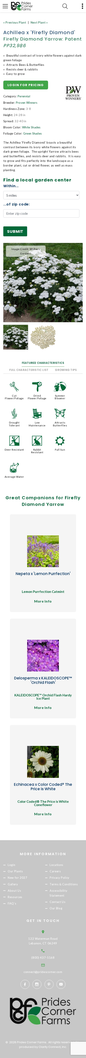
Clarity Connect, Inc (52, 1047)
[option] (43, 282)
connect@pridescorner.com (43, 972)
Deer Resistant (14, 449)
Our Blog (56, 908)
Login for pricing (25, 85)
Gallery (13, 884)
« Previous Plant (14, 22)
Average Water (14, 476)
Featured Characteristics (43, 363)
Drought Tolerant (14, 424)
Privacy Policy (59, 878)
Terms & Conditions (64, 884)
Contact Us (57, 902)
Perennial (24, 96)
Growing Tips (66, 370)
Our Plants (15, 871)
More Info (43, 601)
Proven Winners (26, 102)
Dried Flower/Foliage (37, 397)
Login (11, 865)
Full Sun (60, 449)
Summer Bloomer (60, 397)
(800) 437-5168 (42, 957)
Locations (56, 865)
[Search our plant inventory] (65, 6)
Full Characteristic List (29, 370)
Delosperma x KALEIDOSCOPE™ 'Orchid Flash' (43, 680)
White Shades (31, 127)
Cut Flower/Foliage (14, 397)
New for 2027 (17, 878)
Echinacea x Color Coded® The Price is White (43, 787)
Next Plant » (39, 22)
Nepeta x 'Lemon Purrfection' (43, 573)
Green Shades (32, 133)
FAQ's (12, 903)
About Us (14, 890)
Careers (55, 871)
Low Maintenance (37, 424)
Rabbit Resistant (37, 451)
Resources (15, 897)
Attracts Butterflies (60, 424)
